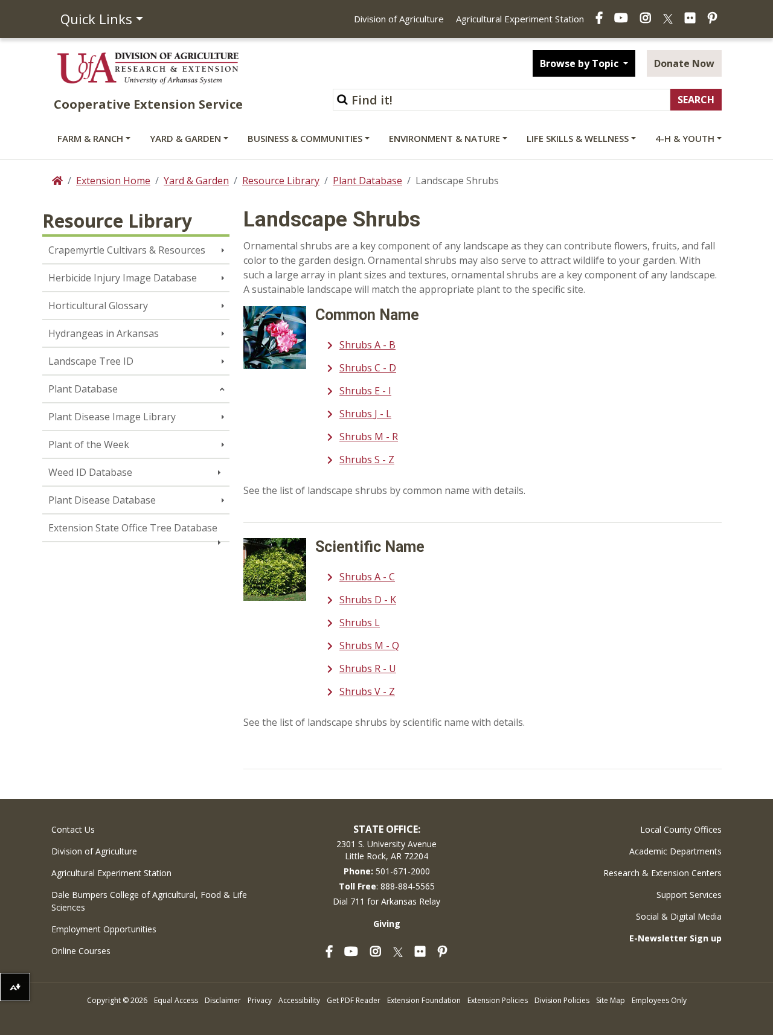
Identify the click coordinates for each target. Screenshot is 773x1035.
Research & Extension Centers (662, 873)
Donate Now (684, 63)
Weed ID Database (90, 472)
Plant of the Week (88, 444)
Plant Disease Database (102, 500)
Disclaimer (223, 1000)
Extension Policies (497, 1000)
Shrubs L (359, 622)
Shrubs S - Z (366, 459)
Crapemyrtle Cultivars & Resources (126, 250)
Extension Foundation (424, 1000)
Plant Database (367, 180)
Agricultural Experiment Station (520, 19)
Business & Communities (305, 138)
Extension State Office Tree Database (132, 527)
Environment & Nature (444, 138)
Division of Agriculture (399, 19)
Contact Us (73, 829)
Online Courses (81, 950)
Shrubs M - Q (369, 645)
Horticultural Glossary (98, 305)
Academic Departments (675, 851)
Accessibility (299, 1000)
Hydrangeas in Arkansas (103, 333)
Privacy (260, 1000)
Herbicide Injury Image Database (122, 277)
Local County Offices (681, 829)
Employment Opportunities (103, 929)
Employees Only (659, 1000)
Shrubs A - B (367, 344)
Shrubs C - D (367, 367)
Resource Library (280, 180)
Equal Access (176, 1000)
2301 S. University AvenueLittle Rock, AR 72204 (386, 850)
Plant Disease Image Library (112, 416)
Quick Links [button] (96, 19)
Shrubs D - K (367, 599)
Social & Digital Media (679, 916)
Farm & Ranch (90, 138)
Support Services (689, 894)
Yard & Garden (185, 138)
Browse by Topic (580, 63)
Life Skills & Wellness (578, 138)
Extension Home (113, 180)
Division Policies (561, 1000)
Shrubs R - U (367, 668)
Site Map (610, 1000)
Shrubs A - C (367, 576)
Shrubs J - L (365, 413)
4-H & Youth (684, 138)
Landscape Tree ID (90, 361)
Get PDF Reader (353, 1000)
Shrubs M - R (368, 436)
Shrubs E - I (365, 390)
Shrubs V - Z (367, 691)
